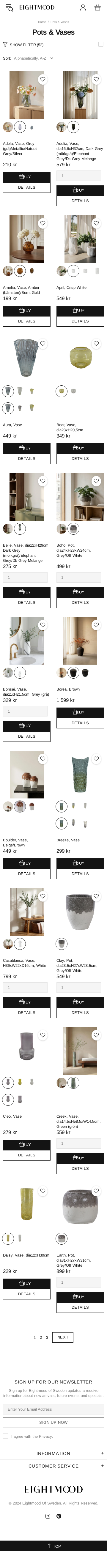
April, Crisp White (71, 287)
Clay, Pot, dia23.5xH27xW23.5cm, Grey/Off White (76, 965)
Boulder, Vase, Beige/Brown (15, 842)
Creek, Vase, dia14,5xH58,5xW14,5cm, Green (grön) (78, 1121)
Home (42, 22)
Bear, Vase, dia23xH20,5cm (69, 427)
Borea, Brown (68, 689)
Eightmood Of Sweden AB (37, 7)
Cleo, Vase (12, 1116)
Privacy (45, 1436)
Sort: (7, 58)
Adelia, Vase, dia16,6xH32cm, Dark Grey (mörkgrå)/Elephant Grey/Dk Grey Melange (79, 151)
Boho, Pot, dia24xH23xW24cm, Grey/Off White (73, 550)
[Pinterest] (59, 1516)
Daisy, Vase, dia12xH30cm (26, 1255)
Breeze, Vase (68, 840)
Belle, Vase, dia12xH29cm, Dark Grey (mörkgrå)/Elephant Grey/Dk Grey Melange (26, 553)
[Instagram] (48, 1516)
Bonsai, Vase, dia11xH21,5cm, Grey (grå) (26, 692)
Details (27, 187)
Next (63, 1337)
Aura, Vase (12, 425)
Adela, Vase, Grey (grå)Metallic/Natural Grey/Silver (20, 148)
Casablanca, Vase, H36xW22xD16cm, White (24, 963)
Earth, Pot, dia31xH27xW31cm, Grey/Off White (73, 1260)
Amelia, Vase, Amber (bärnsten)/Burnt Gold (21, 290)
